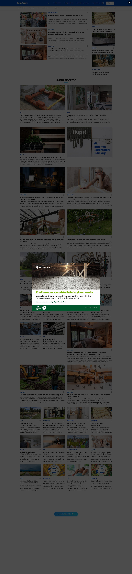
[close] (129, 2)
